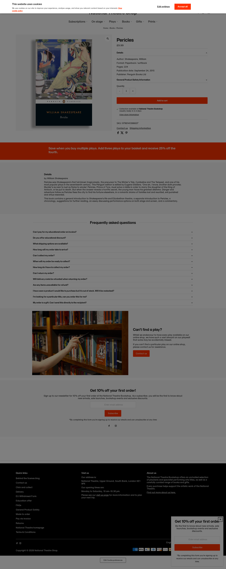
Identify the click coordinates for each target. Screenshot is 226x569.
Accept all (183, 6)
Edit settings (163, 6)
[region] (113, 6)
